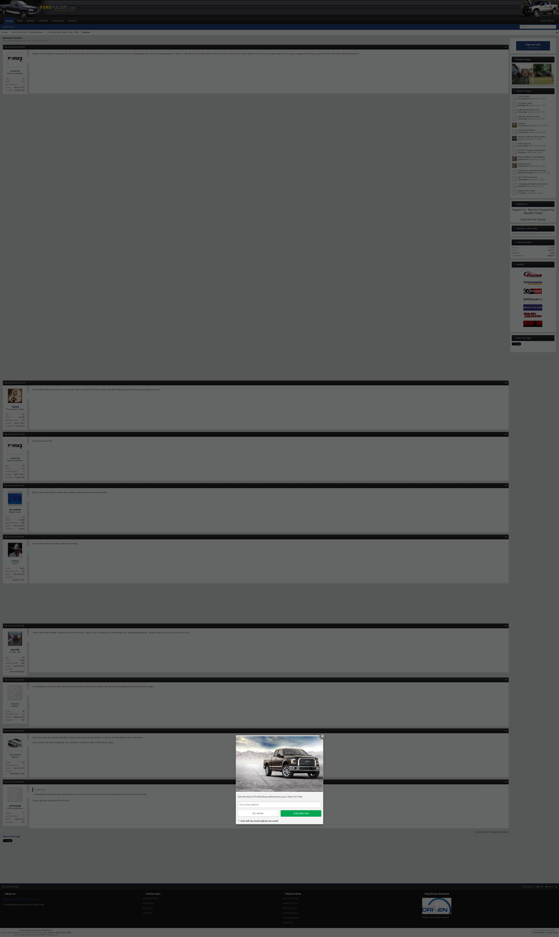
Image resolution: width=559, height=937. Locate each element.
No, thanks (258, 813)
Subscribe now (301, 813)
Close (322, 736)
